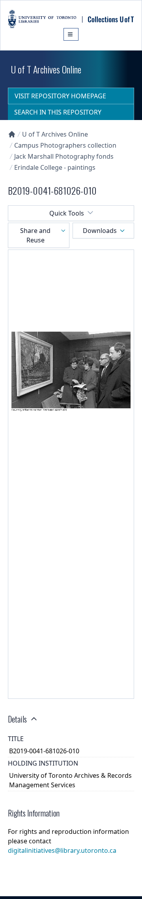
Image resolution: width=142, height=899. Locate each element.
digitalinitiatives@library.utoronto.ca (62, 850)
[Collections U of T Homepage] (12, 134)
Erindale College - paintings (54, 167)
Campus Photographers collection (65, 145)
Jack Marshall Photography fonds (64, 156)
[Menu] (71, 34)
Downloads (100, 230)
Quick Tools (66, 213)
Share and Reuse (35, 235)
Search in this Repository (57, 112)
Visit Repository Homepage (60, 96)
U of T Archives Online (55, 134)
